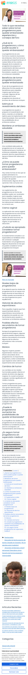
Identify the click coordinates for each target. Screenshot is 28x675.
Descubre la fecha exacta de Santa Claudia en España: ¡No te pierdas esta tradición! (14, 542)
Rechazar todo (14, 672)
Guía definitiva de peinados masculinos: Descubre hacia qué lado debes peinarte (13, 627)
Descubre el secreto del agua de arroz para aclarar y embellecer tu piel (13, 623)
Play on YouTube (8, 280)
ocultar (15, 471)
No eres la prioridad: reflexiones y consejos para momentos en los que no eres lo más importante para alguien (13, 612)
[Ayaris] (9, 3)
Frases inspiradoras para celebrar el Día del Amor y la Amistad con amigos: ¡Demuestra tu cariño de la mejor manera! (13, 618)
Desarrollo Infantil (8, 646)
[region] (14, 662)
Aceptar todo (14, 664)
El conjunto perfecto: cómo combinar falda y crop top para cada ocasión (12, 631)
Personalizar (14, 668)
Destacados (8, 537)
